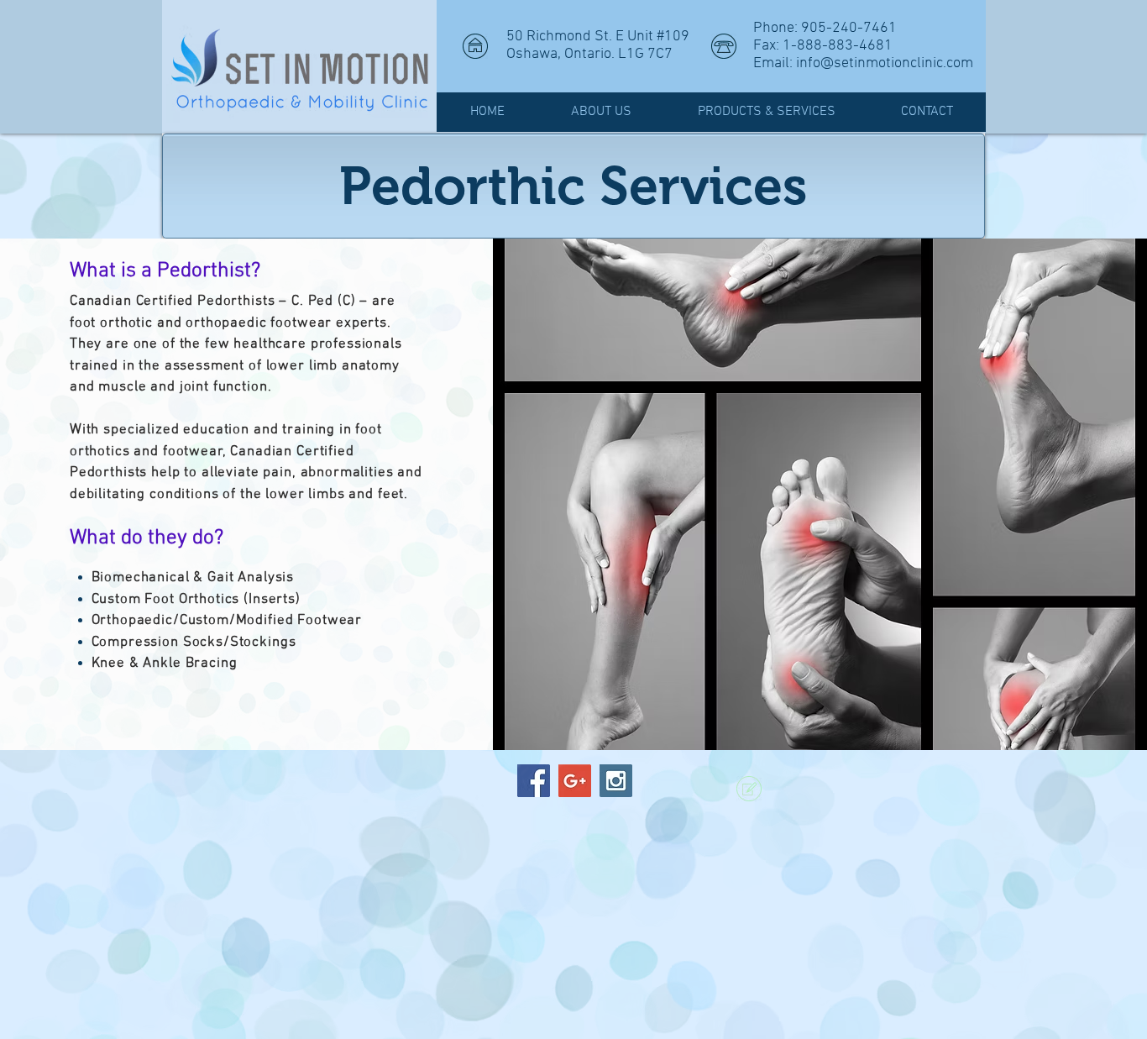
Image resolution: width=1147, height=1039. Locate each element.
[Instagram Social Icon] (616, 780)
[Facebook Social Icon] (533, 780)
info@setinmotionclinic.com (884, 63)
